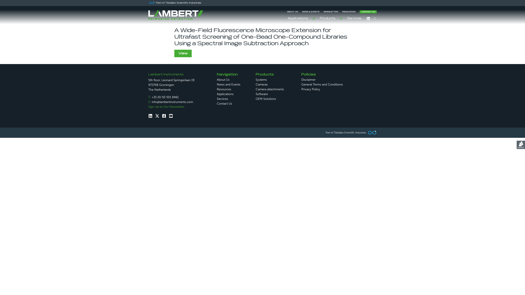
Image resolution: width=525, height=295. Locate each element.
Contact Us (368, 12)
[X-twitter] (157, 116)
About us (292, 12)
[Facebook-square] (164, 116)
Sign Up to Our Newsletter (166, 107)
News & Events (310, 12)
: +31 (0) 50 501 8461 (163, 97)
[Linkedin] (150, 116)
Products (327, 18)
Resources (348, 12)
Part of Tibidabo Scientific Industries (346, 132)
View (183, 53)
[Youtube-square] (171, 116)
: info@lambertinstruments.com (170, 102)
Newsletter (331, 12)
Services (354, 18)
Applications (298, 18)
